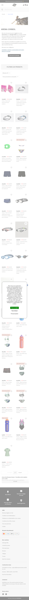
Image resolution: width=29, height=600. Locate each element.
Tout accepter (14, 307)
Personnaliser (14, 313)
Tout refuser (14, 310)
